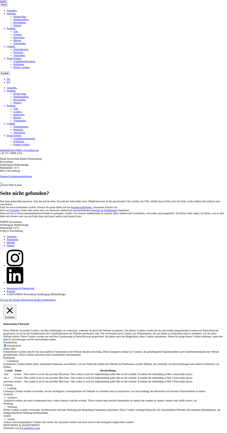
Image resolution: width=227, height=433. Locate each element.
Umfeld (11, 46)
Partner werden (21, 67)
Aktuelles (12, 10)
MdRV (3, 1)
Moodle (11, 242)
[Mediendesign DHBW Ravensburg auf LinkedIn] (15, 282)
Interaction (18, 37)
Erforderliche (14, 345)
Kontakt (5, 73)
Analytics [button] (8, 394)
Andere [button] (7, 415)
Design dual (19, 16)
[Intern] (17, 25)
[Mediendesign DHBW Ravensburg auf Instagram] (15, 265)
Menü (4, 4)
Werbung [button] (8, 403)
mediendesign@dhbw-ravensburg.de (19, 150)
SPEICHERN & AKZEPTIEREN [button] (21, 425)
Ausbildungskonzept (24, 61)
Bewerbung (19, 22)
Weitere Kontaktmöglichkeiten (16, 176)
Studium (11, 13)
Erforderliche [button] (10, 342)
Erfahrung (18, 64)
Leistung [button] (7, 385)
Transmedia (19, 43)
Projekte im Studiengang (104, 210)
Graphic (17, 34)
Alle (15, 31)
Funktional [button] (9, 357)
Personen (18, 52)
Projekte (11, 28)
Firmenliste (12, 239)
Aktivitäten (19, 55)
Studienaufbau (20, 19)
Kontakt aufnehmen (81, 207)
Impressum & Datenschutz (20, 288)
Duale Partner (14, 58)
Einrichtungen (20, 49)
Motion (17, 40)
